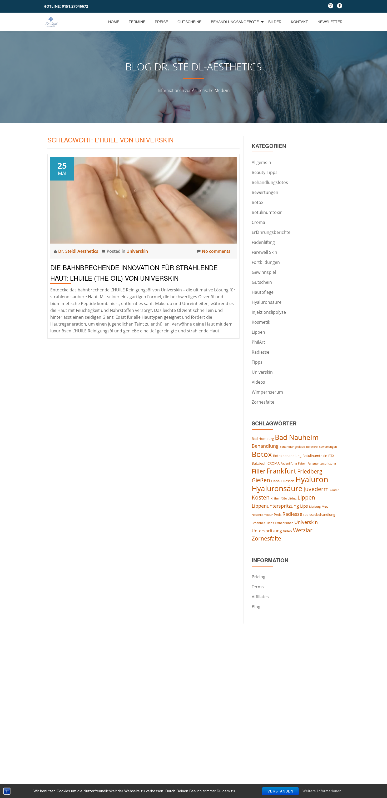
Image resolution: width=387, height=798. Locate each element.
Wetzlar (302, 530)
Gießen (261, 480)
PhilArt (258, 342)
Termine (137, 22)
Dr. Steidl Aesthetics (78, 251)
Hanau (276, 480)
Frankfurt (281, 471)
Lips (304, 506)
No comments (216, 251)
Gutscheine (189, 22)
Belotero (312, 447)
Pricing (258, 577)
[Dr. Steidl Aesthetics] (51, 22)
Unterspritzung (267, 531)
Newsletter (330, 22)
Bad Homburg (263, 438)
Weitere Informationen (321, 791)
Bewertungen (265, 192)
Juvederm (316, 489)
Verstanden (280, 791)
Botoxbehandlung (287, 455)
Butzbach (259, 463)
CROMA (273, 463)
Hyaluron (311, 479)
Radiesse (260, 352)
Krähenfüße (279, 498)
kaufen (334, 490)
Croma (258, 222)
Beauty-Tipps (264, 172)
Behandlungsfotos (270, 182)
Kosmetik (261, 322)
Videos (258, 382)
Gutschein (262, 282)
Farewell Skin (264, 252)
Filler (258, 471)
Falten (302, 463)
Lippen (258, 332)
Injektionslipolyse (269, 312)
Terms (258, 587)
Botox (257, 202)
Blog (256, 607)
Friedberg (309, 471)
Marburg (315, 506)
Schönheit (258, 523)
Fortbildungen (266, 262)
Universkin (137, 251)
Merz (325, 506)
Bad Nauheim (297, 437)
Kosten (261, 497)
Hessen (288, 480)
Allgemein (261, 162)
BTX (331, 455)
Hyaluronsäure (266, 302)
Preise (161, 22)
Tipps (257, 362)
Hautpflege (263, 292)
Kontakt (299, 22)
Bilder (274, 22)
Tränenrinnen (284, 523)
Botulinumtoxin (267, 212)
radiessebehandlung (319, 514)
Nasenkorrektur (262, 515)
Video (287, 531)
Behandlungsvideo (292, 447)
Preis (277, 514)
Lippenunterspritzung (275, 506)
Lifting (292, 498)
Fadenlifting (263, 242)
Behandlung (265, 446)
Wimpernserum (267, 392)
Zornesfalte (263, 402)
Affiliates (260, 597)
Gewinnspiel (264, 272)
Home (113, 22)
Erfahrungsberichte (271, 232)
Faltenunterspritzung (321, 463)
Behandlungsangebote (235, 22)
